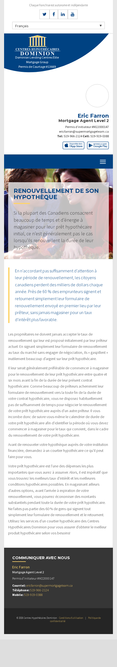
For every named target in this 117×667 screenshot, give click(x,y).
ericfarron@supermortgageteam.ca (84, 131)
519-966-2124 (73, 136)
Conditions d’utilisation (71, 617)
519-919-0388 (99, 136)
